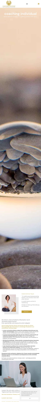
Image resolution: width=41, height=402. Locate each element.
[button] (27, 4)
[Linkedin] (38, 4)
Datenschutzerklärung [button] (25, 395)
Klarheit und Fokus (7, 398)
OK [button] (29, 398)
